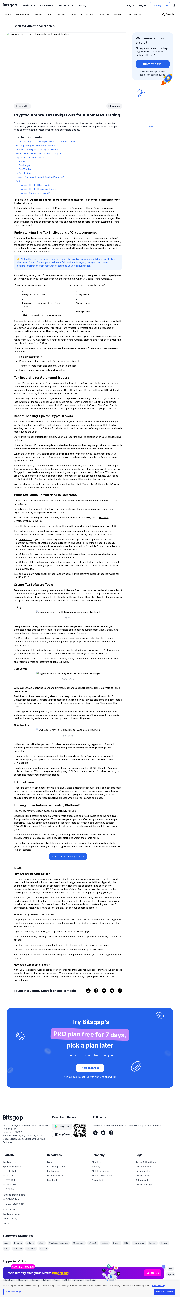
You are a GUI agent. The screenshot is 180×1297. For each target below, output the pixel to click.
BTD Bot (10, 1180)
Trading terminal (11, 1214)
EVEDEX (93, 1243)
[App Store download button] (62, 1134)
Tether (46, 1280)
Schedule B (25, 554)
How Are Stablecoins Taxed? (34, 193)
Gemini (116, 1243)
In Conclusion (23, 173)
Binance (18, 1243)
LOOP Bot (11, 1184)
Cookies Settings (13, 1292)
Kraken (152, 1243)
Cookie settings (144, 1184)
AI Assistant (9, 1209)
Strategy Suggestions (73, 834)
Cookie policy (143, 1175)
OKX (6, 1248)
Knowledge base (56, 1166)
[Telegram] (95, 1132)
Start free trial (152, 64)
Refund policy (143, 1171)
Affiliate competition (101, 1175)
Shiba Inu (22, 1280)
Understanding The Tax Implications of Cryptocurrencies (46, 141)
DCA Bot (10, 1175)
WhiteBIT (31, 1248)
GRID (23, 826)
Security (95, 1166)
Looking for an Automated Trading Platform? (40, 177)
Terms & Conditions (146, 1162)
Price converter (55, 1175)
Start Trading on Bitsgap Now (68, 856)
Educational (114, 106)
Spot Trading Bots (12, 1166)
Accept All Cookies (164, 1292)
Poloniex (18, 1248)
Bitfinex (30, 1243)
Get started (152, 1272)
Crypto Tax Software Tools (30, 157)
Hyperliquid (139, 1243)
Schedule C (25, 539)
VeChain (91, 1280)
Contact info (97, 1180)
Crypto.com (78, 1243)
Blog (49, 1162)
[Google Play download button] (62, 1127)
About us (96, 1162)
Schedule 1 (25, 562)
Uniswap (78, 1280)
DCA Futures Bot (15, 1203)
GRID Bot (11, 1171)
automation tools (52, 822)
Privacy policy (143, 1166)
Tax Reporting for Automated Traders (36, 145)
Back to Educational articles (34, 26)
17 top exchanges (59, 819)
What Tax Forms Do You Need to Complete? (39, 153)
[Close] (163, 1267)
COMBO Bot (12, 1199)
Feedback (52, 1180)
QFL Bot (10, 1189)
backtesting (96, 834)
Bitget (41, 1243)
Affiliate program (100, 1171)
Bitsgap (76, 208)
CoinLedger (25, 165)
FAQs (18, 181)
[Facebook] (111, 1132)
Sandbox (8, 1280)
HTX (126, 1243)
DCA (16, 826)
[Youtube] (103, 1132)
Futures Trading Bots (14, 1194)
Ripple (171, 1274)
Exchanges (53, 1171)
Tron (56, 1280)
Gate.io (105, 1243)
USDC (66, 1280)
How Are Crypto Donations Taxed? (37, 189)
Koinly (22, 161)
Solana (35, 1280)
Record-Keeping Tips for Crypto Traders (37, 149)
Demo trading (10, 1218)
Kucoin (164, 1243)
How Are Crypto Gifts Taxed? (34, 185)
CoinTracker (25, 169)
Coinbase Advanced (58, 1243)
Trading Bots (9, 1162)
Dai (170, 1269)
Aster (6, 1243)
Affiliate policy (143, 1180)
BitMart (43, 1248)
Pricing (6, 1223)
